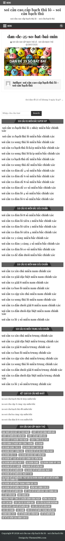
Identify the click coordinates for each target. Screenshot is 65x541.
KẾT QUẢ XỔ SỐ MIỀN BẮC (12, 491)
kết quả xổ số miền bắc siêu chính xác (41, 491)
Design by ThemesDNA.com (32, 538)
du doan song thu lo (11, 447)
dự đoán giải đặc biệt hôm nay (32, 454)
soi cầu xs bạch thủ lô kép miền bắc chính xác (30, 148)
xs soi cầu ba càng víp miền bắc (17, 414)
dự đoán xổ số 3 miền (11, 466)
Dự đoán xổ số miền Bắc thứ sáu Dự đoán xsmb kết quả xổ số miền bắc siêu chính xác (30, 478)
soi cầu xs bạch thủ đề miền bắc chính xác (28, 159)
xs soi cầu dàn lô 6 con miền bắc (17, 419)
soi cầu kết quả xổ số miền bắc (15, 506)
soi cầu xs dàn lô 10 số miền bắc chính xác (28, 249)
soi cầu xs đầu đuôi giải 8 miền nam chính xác (31, 305)
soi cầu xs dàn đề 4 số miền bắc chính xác (28, 170)
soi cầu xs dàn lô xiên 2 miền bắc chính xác (29, 221)
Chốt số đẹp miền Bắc (37, 435)
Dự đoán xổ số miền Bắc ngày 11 (38, 470)
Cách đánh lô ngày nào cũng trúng (17, 443)
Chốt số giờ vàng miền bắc (43, 432)
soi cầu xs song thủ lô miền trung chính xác (30, 364)
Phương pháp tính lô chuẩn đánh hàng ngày (21, 498)
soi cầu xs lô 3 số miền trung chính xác (26, 384)
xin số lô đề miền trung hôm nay (41, 510)
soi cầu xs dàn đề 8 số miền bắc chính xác (28, 182)
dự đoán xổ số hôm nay (33, 466)
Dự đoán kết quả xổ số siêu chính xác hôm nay (22, 458)
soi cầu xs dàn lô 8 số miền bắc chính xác (28, 215)
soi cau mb (7, 502)
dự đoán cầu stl (9, 454)
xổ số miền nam (47, 513)
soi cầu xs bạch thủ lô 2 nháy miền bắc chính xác (30, 129)
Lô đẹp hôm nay (8, 494)
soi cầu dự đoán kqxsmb (47, 502)
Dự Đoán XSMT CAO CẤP (32, 447)
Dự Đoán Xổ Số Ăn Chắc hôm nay (39, 451)
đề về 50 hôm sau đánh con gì (15, 517)
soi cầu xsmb (8, 510)
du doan (39, 443)
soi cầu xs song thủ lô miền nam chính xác (29, 299)
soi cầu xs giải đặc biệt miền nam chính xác (29, 277)
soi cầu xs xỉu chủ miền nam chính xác (26, 271)
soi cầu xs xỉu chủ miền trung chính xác (27, 335)
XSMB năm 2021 (8, 513)
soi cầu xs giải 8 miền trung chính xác (26, 347)
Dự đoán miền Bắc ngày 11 (13, 462)
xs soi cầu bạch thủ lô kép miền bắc (19, 399)
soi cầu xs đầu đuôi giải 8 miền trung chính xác (32, 370)
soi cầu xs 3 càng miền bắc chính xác (25, 238)
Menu (8, 2)
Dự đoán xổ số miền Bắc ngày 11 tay (17, 473)
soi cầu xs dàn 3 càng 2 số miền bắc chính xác (31, 243)
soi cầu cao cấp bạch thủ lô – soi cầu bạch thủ (32, 11)
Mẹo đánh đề (23, 494)
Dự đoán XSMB (32, 462)
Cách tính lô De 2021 (39, 439)
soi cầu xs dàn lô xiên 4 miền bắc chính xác (29, 232)
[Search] (61, 26)
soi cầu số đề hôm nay (41, 506)
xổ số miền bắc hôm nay (28, 513)
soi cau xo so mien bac (24, 502)
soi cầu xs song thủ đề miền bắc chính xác (28, 165)
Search (36, 113)
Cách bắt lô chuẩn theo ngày (15, 439)
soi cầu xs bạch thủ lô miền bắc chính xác (28, 136)
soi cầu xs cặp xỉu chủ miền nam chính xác (29, 294)
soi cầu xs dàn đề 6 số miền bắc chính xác (28, 176)
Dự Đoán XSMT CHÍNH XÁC (12, 451)
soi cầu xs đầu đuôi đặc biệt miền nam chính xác (30, 312)
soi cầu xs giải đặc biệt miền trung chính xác (30, 341)
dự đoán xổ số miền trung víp (15, 487)
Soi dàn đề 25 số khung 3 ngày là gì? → (44, 100)
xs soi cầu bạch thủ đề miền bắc (17, 409)
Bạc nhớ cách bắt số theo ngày (16, 432)
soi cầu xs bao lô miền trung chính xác (26, 353)
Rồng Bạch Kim (49, 498)
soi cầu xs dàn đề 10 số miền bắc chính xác (29, 187)
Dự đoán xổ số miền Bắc (12, 470)
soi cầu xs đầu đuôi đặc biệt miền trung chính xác (31, 377)
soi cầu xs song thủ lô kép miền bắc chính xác (31, 153)
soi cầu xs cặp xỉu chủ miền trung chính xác (30, 358)
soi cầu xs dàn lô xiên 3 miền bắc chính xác (29, 226)
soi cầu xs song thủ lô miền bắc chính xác (28, 142)
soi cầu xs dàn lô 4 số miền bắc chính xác (28, 193)
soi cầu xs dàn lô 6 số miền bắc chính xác (28, 199)
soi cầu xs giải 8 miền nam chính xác (25, 282)
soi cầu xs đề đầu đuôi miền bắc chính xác (28, 255)
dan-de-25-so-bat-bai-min (32, 36)
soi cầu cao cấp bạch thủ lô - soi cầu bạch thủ (32, 41)
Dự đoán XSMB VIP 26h (50, 462)
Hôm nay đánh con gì (39, 487)
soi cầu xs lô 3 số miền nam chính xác (26, 319)
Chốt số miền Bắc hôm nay (13, 435)
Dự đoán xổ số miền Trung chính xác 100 (19, 483)
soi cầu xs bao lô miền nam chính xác (25, 288)
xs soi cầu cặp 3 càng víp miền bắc (18, 404)
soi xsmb (20, 510)
